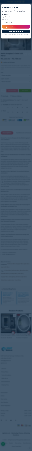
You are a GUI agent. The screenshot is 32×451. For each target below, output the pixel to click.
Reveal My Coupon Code (16, 31)
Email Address (5, 14)
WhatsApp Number (6, 19)
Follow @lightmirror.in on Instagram (17, 27)
